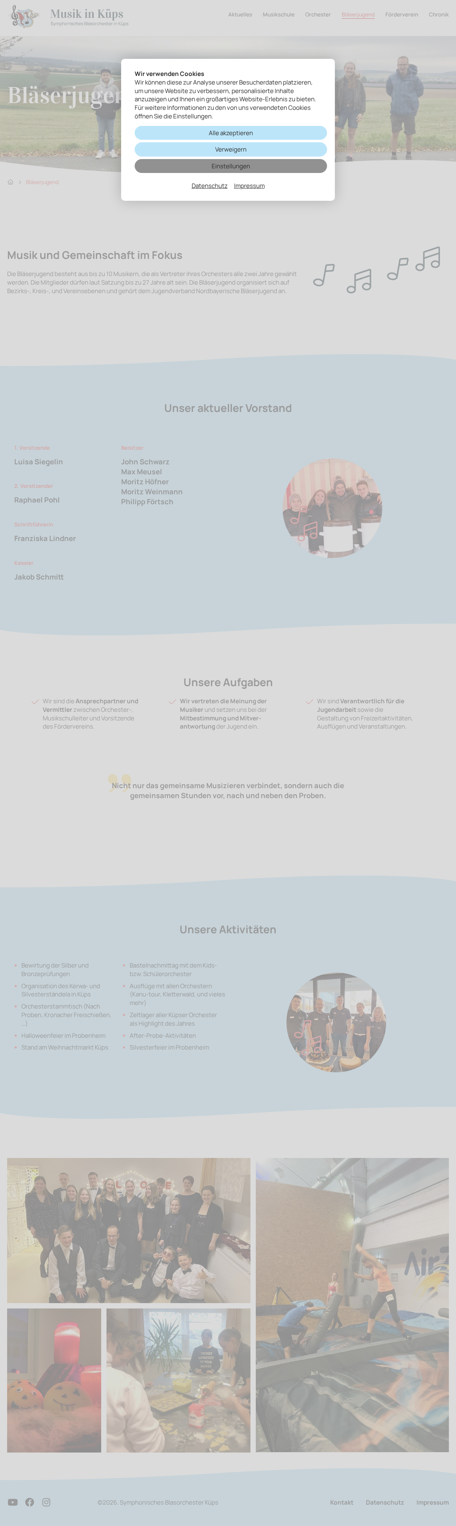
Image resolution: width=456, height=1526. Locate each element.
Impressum (249, 186)
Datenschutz (210, 186)
